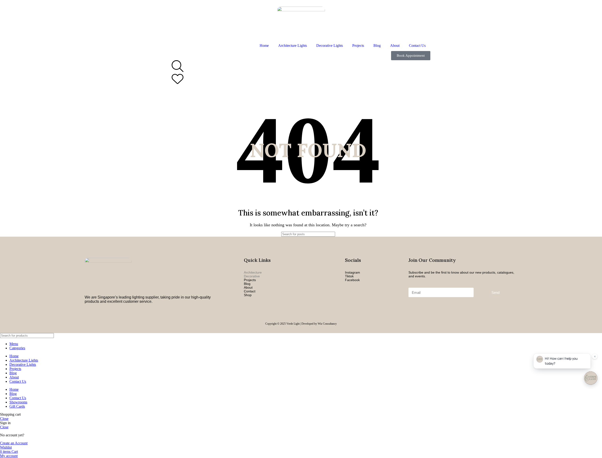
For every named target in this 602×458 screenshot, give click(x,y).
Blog (377, 46)
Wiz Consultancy (327, 323)
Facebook (352, 280)
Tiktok (349, 276)
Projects (358, 46)
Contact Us (417, 46)
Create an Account (14, 443)
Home (264, 46)
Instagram (352, 272)
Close (4, 419)
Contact (249, 291)
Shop (248, 295)
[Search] (349, 234)
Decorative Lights (329, 46)
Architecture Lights (292, 46)
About (395, 46)
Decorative (252, 276)
